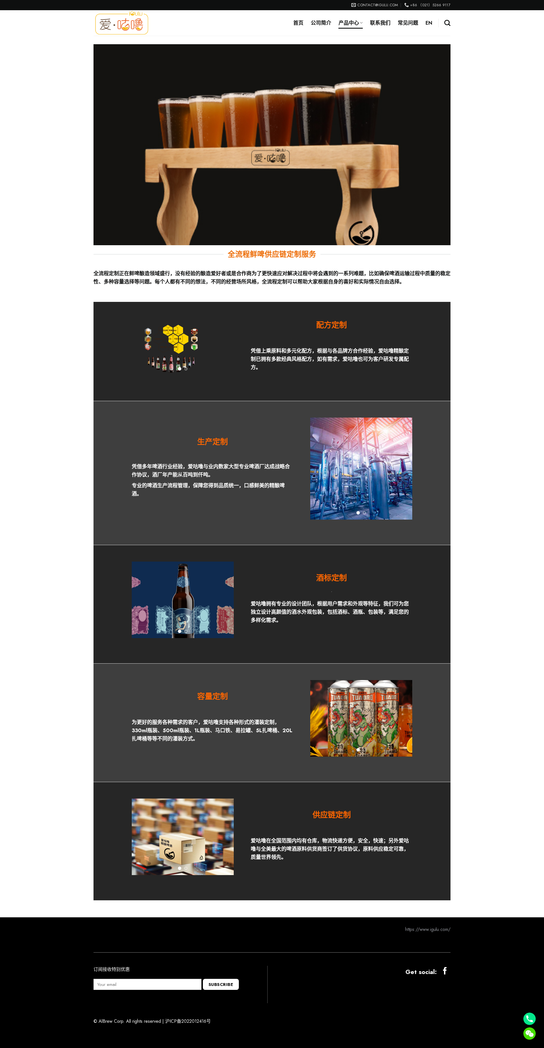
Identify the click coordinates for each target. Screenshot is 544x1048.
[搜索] (447, 22)
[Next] (225, 356)
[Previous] (141, 356)
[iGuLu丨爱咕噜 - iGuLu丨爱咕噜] (122, 23)
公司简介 (321, 23)
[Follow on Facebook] (445, 965)
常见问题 (408, 23)
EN (429, 23)
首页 (298, 23)
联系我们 (380, 23)
